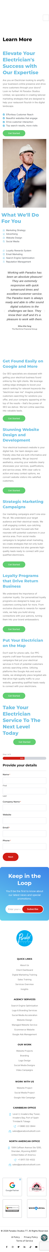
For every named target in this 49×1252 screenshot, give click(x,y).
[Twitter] (18, 1247)
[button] (4, 311)
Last (5, 796)
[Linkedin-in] (24, 1247)
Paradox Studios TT (18, 1231)
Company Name (12, 802)
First (5, 785)
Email (6, 827)
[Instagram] (12, 1247)
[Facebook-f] (6, 1247)
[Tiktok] (30, 1247)
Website (7, 814)
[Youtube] (36, 1247)
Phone (7, 840)
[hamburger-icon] (46, 18)
